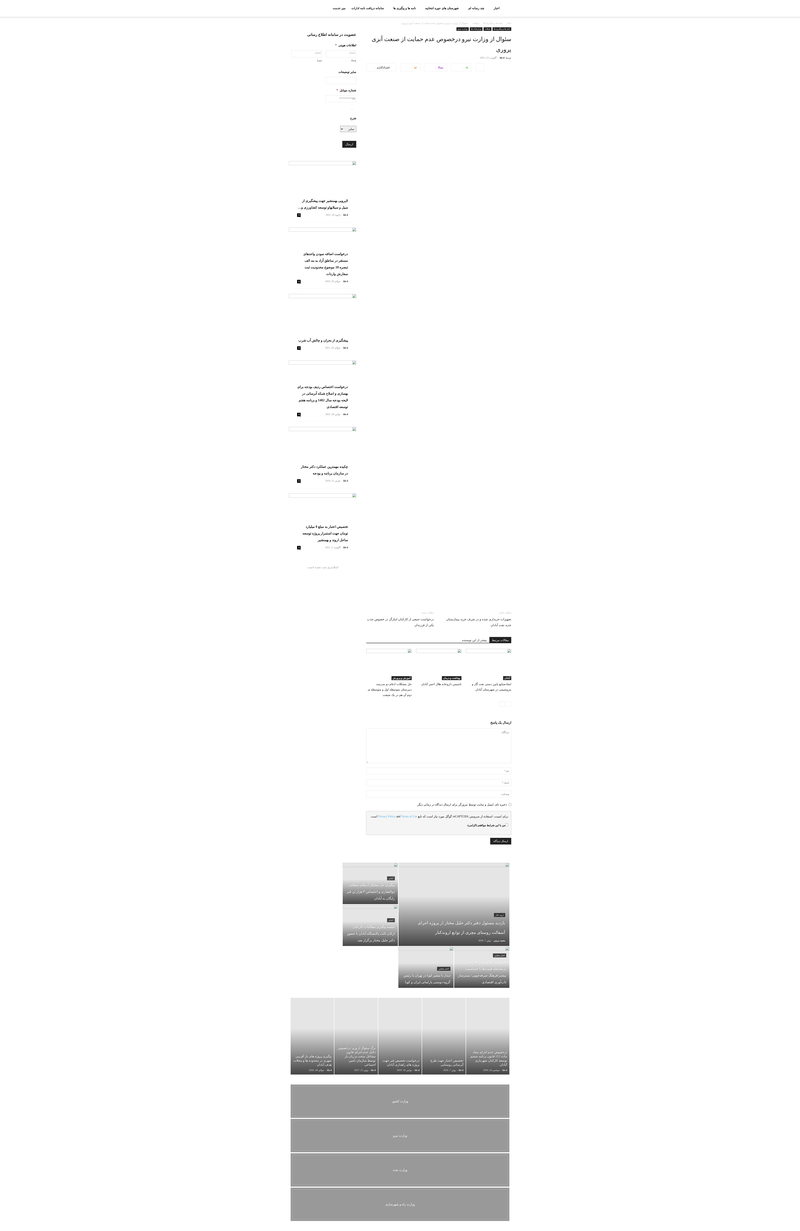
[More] (480, 67)
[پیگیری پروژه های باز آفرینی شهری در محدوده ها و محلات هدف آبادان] (312, 1036)
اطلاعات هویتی (345, 45)
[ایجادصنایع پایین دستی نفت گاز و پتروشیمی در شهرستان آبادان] (488, 664)
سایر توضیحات (347, 72)
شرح (353, 118)
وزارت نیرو (463, 29)
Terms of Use (409, 816)
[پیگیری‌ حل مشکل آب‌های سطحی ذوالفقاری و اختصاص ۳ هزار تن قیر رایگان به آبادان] (370, 883)
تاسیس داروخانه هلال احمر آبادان (441, 684)
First (353, 60)
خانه (509, 23)
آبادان (507, 678)
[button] (294, 8)
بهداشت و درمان (451, 678)
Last (319, 60)
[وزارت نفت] (400, 1170)
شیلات (475, 23)
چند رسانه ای (476, 8)
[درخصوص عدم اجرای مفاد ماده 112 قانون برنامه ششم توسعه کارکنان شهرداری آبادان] (487, 1036)
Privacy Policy (386, 816)
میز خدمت (339, 8)
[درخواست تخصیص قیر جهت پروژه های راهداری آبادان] (400, 1036)
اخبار (497, 8)
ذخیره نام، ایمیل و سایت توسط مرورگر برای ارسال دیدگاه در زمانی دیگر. (461, 804)
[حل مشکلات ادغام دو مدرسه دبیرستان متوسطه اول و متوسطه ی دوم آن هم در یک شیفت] (389, 664)
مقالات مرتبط (500, 640)
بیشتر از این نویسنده (474, 640)
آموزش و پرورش (401, 678)
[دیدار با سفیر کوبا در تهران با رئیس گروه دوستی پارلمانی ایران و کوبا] (426, 967)
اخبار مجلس (499, 955)
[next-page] (502, 704)
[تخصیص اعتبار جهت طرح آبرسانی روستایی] (443, 1036)
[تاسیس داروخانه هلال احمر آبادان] (438, 664)
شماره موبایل (346, 90)
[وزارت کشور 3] (400, 1101)
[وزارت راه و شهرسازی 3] (400, 1204)
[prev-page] (508, 704)
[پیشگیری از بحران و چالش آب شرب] (322, 318)
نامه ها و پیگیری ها (404, 8)
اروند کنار (499, 915)
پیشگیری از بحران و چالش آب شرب (323, 340)
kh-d (502, 57)
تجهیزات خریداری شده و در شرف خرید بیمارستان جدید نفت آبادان (478, 622)
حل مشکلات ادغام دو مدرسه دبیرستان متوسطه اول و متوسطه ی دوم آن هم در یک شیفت (390, 690)
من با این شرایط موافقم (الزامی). (486, 825)
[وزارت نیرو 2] (400, 1135)
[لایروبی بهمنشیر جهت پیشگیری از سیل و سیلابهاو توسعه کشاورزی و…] (322, 185)
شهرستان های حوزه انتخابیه (442, 8)
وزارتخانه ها (476, 29)
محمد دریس (499, 940)
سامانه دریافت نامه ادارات (367, 8)
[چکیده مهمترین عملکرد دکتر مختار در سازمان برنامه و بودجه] (322, 451)
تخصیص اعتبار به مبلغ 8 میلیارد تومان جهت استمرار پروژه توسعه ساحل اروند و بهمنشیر (325, 533)
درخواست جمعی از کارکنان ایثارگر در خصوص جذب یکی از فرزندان (400, 622)
